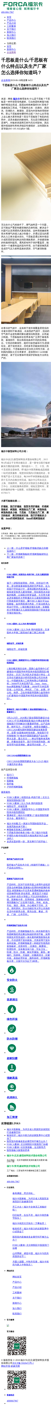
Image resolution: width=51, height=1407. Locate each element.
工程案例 (17, 1292)
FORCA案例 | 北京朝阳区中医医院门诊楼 (27, 1144)
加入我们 (17, 1308)
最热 (8, 792)
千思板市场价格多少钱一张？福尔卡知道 (27, 832)
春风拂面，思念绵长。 (23, 1193)
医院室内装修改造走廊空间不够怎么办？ (27, 1141)
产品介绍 (17, 1287)
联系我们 (17, 1313)
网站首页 (17, 1277)
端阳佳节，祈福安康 (17, 806)
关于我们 (17, 1298)
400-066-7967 (13, 1181)
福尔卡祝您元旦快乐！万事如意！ (29, 1223)
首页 (9, 46)
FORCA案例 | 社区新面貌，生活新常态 (26, 1147)
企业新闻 (11, 52)
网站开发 (5, 1366)
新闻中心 (11, 49)
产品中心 (17, 1282)
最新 (3, 792)
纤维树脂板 (12, 778)
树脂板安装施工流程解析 (19, 829)
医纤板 (10, 784)
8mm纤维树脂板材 (35, 518)
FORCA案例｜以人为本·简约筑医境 (24, 803)
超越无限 (15, 1366)
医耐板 (10, 781)
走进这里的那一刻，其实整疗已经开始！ (27, 841)
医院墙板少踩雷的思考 (18, 1150)
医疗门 (10, 775)
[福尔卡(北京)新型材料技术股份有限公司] (22, 9)
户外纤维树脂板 (15, 787)
